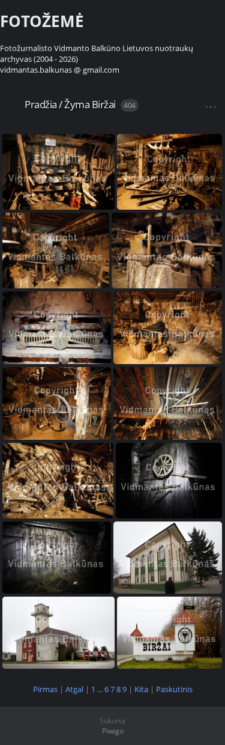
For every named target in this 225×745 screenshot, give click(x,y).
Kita (141, 689)
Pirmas (45, 689)
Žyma (76, 104)
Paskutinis (174, 689)
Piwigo (113, 731)
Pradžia (41, 104)
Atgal (74, 689)
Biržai (104, 104)
